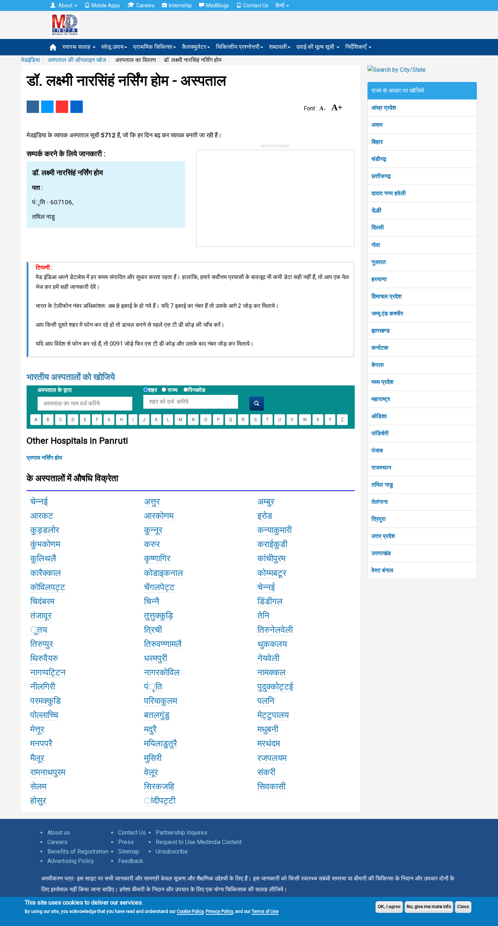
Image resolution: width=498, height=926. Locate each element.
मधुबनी (267, 729)
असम (376, 124)
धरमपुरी (155, 658)
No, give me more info (429, 906)
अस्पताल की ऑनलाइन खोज (77, 59)
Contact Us (255, 5)
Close (463, 906)
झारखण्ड (380, 330)
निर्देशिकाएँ (356, 46)
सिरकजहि (159, 786)
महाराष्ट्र (380, 399)
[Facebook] (33, 107)
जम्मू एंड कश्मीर (387, 313)
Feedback (130, 861)
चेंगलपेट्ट (159, 587)
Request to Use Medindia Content (199, 842)
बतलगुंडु (157, 715)
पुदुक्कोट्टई (275, 687)
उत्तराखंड (381, 553)
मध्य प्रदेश (382, 381)
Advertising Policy (70, 861)
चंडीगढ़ (378, 159)
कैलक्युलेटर (194, 46)
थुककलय (272, 644)
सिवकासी (271, 786)
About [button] (65, 5)
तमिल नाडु (382, 484)
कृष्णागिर (157, 558)
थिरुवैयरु (44, 658)
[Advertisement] (251, 195)
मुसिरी (153, 758)
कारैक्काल (45, 573)
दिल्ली (377, 227)
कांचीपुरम (271, 558)
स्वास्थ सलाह (77, 46)
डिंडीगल (270, 601)
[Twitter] (47, 107)
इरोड (264, 516)
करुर (152, 544)
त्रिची (153, 630)
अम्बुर (265, 502)
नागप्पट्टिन (48, 672)
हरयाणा (379, 279)
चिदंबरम (42, 601)
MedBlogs (217, 5)
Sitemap (128, 851)
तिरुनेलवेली (275, 630)
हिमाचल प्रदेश (386, 296)
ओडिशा (379, 416)
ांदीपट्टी (159, 801)
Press (126, 842)
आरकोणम (159, 516)
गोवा (375, 245)
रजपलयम (272, 758)
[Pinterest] (62, 107)
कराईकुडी (272, 544)
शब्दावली (278, 46)
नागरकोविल (162, 672)
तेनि (263, 616)
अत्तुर (152, 502)
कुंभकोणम (45, 544)
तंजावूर (40, 616)
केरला (377, 364)
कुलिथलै (43, 558)
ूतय (38, 630)
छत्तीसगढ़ (381, 176)
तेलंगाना (379, 501)
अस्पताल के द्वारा (55, 390)
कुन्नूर (153, 530)
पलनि (266, 701)
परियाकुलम (160, 701)
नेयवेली (268, 658)
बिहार (377, 141)
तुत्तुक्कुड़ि (158, 616)
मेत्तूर (37, 729)
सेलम (38, 786)
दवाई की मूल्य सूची (316, 46)
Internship (180, 5)
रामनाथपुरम (47, 772)
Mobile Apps (106, 5)
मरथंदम (268, 743)
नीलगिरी (42, 687)
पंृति (153, 687)
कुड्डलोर (44, 530)
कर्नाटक (379, 347)
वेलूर (151, 772)
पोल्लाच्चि (44, 715)
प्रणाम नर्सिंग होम (44, 457)
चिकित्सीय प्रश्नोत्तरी (238, 46)
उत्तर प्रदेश (383, 536)
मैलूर (37, 758)
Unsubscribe (172, 851)
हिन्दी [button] (280, 5)
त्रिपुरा (378, 518)
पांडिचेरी (380, 433)
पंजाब (377, 450)
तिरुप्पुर (41, 644)
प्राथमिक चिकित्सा (152, 46)
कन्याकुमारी (274, 530)
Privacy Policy (219, 911)
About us (58, 832)
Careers (145, 5)
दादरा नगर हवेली (388, 193)
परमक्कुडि (45, 701)
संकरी (266, 772)
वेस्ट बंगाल (382, 570)
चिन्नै (151, 601)
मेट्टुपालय (273, 715)
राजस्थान (381, 467)
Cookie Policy (190, 911)
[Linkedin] (76, 107)
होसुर (38, 801)
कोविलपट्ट (47, 587)
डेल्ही (376, 210)
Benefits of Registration (77, 851)
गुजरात (378, 262)
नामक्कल (271, 672)
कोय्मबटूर (271, 573)
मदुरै (150, 729)
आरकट (41, 516)
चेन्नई (39, 502)
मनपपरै (41, 743)
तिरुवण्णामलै (163, 644)
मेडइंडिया (30, 59)
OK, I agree (389, 906)
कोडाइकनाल (163, 573)
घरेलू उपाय (112, 46)
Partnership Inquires (181, 832)
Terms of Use (265, 911)
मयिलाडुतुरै (160, 743)
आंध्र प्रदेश (383, 107)
